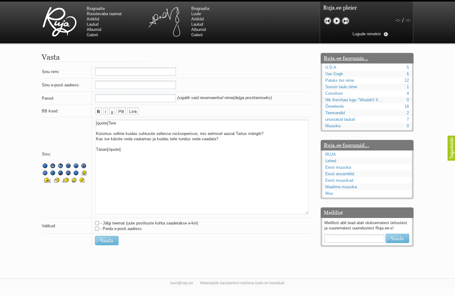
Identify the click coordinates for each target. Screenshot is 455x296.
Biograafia (96, 8)
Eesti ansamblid (339, 174)
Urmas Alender (164, 22)
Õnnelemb (334, 106)
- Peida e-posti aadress (121, 228)
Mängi (336, 21)
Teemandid (335, 113)
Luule (196, 13)
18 (407, 106)
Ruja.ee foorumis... (346, 58)
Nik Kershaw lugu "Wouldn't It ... (354, 100)
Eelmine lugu (328, 21)
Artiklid (93, 19)
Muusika (332, 126)
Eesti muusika (338, 167)
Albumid (94, 29)
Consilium (334, 93)
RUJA (59, 22)
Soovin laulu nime (341, 87)
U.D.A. (331, 67)
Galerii (92, 35)
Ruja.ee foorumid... (346, 145)
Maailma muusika (341, 187)
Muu (329, 193)
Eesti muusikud (339, 180)
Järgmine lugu (345, 21)
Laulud (92, 24)
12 (407, 80)
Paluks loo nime (339, 80)
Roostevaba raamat (104, 13)
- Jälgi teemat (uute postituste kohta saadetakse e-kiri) (149, 223)
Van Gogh (334, 74)
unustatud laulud (340, 119)
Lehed (330, 161)
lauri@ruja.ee (181, 283)
